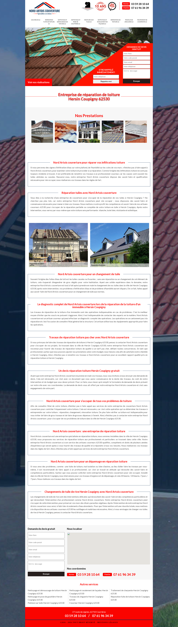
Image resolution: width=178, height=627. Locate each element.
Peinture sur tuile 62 (89, 21)
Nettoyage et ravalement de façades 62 (102, 22)
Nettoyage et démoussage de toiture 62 (62, 22)
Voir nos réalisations (39, 82)
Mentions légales (107, 622)
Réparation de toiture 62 (116, 21)
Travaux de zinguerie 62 (129, 21)
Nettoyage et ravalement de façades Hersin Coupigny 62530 (88, 592)
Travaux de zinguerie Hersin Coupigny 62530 (86, 598)
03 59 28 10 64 (140, 3)
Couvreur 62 (35, 20)
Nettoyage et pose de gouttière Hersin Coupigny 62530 (45, 598)
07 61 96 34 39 (140, 7)
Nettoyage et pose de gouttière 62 (75, 22)
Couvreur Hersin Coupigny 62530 (84, 603)
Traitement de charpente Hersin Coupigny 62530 (129, 592)
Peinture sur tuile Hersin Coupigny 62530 (46, 603)
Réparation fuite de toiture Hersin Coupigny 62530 (130, 598)
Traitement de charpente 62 (142, 21)
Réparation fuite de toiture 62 (49, 22)
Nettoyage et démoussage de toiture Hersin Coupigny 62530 (47, 592)
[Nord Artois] (44, 8)
